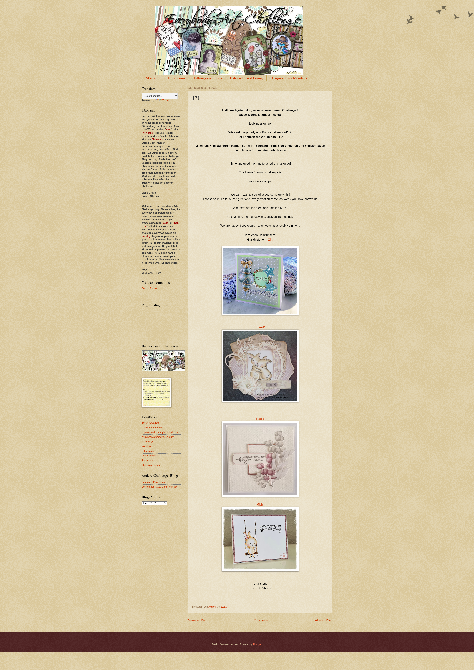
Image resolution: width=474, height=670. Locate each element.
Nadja (260, 418)
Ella (270, 239)
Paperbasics (148, 460)
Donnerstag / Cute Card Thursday (160, 486)
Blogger (257, 644)
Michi (260, 504)
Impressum (176, 77)
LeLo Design (148, 451)
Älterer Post (323, 620)
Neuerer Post (198, 620)
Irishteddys (147, 441)
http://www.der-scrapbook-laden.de (160, 432)
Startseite (153, 77)
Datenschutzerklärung (246, 77)
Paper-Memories (150, 455)
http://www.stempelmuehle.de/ (158, 437)
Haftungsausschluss (207, 77)
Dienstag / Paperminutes (155, 482)
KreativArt (147, 446)
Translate (167, 100)
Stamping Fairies (151, 465)
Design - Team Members (288, 77)
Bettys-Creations (151, 422)
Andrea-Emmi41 (150, 288)
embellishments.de (152, 427)
